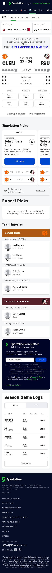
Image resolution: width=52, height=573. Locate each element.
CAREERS (5, 535)
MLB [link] (7, 10)
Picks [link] (20, 17)
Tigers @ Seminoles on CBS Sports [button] (28, 47)
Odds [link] (27, 17)
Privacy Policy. (32, 379)
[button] (19, 161)
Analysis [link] (35, 17)
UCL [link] (43, 10)
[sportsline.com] (16, 3)
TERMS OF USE (7, 513)
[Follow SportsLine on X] (20, 548)
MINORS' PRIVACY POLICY (11, 508)
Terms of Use (36, 377)
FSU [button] (36, 405)
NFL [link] (25, 10)
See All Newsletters (13, 385)
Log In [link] (28, 3)
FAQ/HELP (5, 530)
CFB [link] (34, 10)
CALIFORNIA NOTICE (9, 525)
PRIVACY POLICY (8, 503)
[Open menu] (4, 3)
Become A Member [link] (41, 3)
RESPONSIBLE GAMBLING (11, 499)
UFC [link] (16, 10)
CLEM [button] (15, 405)
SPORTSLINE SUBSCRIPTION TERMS (14, 517)
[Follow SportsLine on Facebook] (15, 548)
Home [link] (13, 17)
